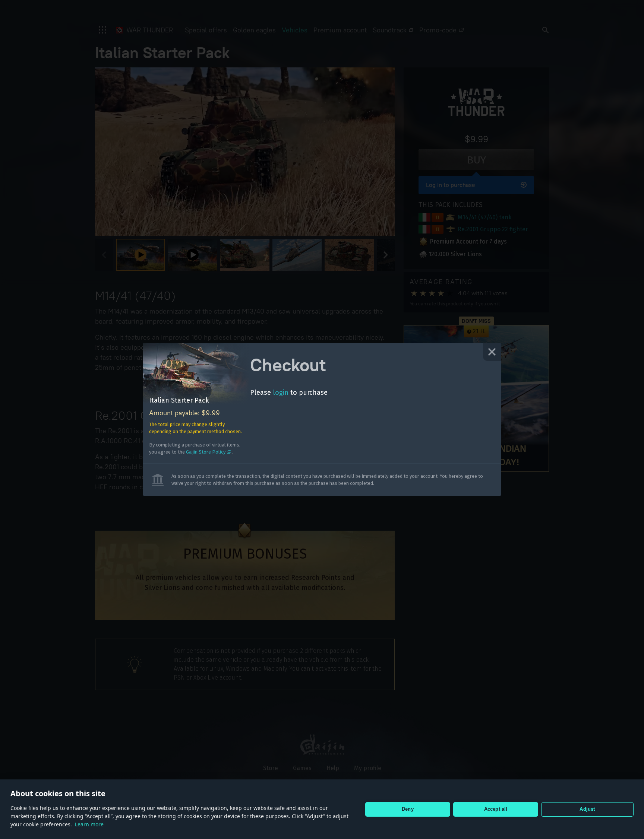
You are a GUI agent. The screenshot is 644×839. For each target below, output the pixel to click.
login (280, 392)
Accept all (496, 809)
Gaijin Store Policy (205, 452)
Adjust (587, 809)
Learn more (89, 824)
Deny (408, 809)
